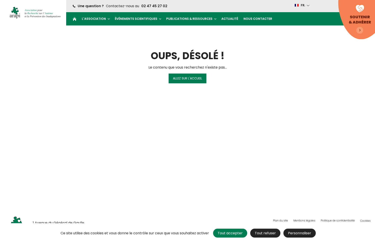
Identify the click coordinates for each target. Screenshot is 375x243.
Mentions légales (304, 220)
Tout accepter (230, 233)
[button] (302, 5)
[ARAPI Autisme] (33, 12)
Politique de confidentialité (338, 220)
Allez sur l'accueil (187, 78)
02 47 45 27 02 (154, 5)
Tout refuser (265, 233)
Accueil (74, 19)
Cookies (365, 221)
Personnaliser (299, 233)
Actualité (229, 19)
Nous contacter (257, 19)
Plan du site (280, 220)
